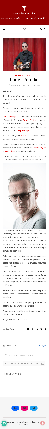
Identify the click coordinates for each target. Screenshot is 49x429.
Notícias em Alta (24, 75)
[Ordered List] (18, 363)
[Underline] (11, 363)
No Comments (33, 85)
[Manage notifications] (42, 423)
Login (43, 345)
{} (35, 363)
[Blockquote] (25, 363)
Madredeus (9, 151)
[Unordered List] (21, 363)
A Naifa (24, 135)
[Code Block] (28, 363)
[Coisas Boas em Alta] (24, 12)
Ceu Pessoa (11, 329)
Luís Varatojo (9, 116)
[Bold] (5, 363)
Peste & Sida (29, 120)
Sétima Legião (39, 147)
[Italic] (8, 363)
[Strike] (15, 363)
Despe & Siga (22, 130)
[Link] (31, 363)
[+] (37, 363)
